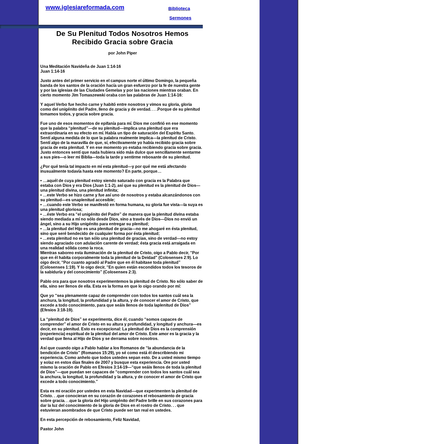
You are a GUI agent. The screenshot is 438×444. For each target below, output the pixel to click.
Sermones (180, 18)
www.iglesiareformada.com (85, 7)
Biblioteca (179, 8)
